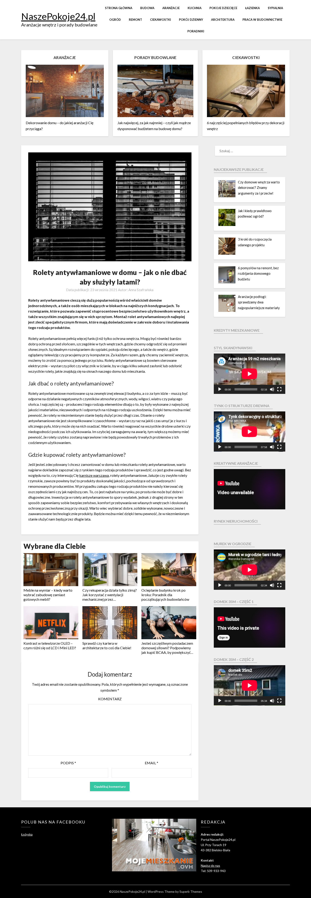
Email (151, 763)
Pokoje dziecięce (223, 8)
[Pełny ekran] (279, 389)
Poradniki (195, 31)
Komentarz (110, 699)
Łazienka (252, 8)
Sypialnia (275, 8)
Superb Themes (190, 891)
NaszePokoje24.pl (58, 16)
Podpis (68, 763)
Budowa (147, 8)
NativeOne (110, 659)
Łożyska (27, 834)
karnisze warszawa (94, 475)
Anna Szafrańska (140, 290)
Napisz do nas (210, 865)
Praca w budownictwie (262, 19)
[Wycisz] (272, 389)
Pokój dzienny (191, 19)
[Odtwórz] (219, 389)
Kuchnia (194, 8)
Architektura (223, 19)
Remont (135, 19)
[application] (249, 374)
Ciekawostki (160, 19)
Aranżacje (171, 8)
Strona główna (118, 8)
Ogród (115, 19)
